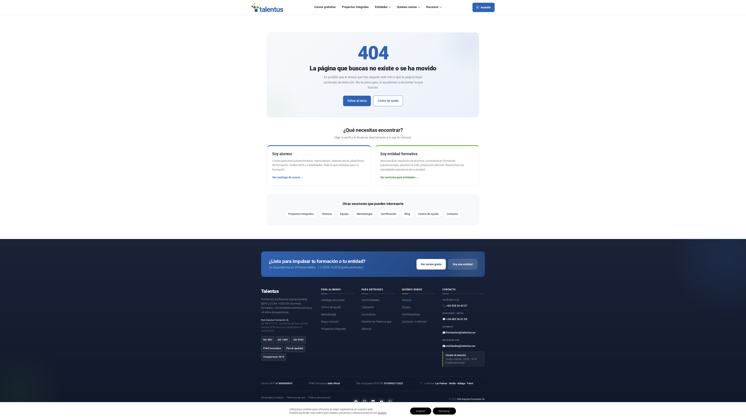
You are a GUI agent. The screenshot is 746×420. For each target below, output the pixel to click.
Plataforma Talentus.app (376, 321)
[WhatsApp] (390, 401)
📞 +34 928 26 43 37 (454, 305)
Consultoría (369, 314)
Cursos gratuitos (325, 7)
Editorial (366, 328)
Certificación (388, 213)
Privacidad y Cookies (272, 397)
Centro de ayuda (388, 100)
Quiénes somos (407, 7)
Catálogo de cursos (332, 300)
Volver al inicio (357, 100)
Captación (368, 307)
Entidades (381, 7)
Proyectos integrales (355, 7)
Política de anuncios (319, 397)
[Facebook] (355, 401)
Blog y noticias (330, 321)
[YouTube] (381, 401)
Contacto (452, 213)
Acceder (486, 7)
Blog (407, 213)
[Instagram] (364, 401)
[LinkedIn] (373, 401)
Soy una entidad (463, 264)
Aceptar (420, 411)
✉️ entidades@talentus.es (458, 345)
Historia (327, 213)
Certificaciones (411, 314)
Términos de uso (296, 397)
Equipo (344, 213)
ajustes (382, 412)
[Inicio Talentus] (267, 7)
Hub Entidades (370, 300)
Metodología (364, 213)
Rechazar (444, 411)
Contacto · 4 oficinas (414, 321)
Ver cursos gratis (431, 264)
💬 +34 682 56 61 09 (454, 319)
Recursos (432, 7)
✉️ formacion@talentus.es (458, 332)
